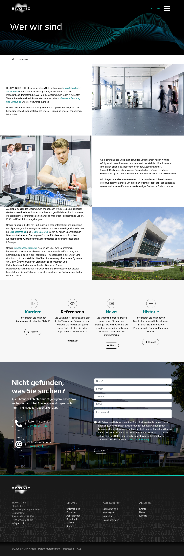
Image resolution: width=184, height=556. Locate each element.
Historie (151, 311)
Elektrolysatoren (40, 232)
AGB (79, 548)
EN (158, 8)
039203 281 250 (38, 426)
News (111, 311)
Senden (101, 450)
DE (151, 8)
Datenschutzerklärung (49, 548)
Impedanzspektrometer (26, 248)
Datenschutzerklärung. (137, 439)
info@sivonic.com (39, 446)
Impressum (68, 548)
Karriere (33, 311)
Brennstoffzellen (18, 232)
